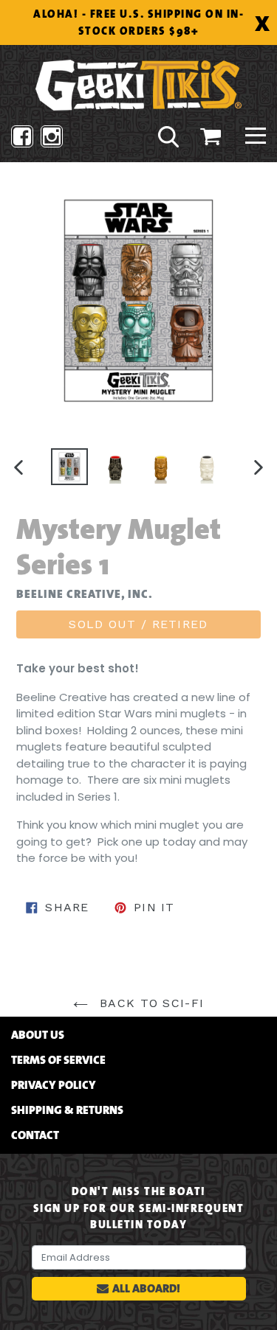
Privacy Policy (53, 1085)
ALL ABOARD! (146, 1288)
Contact (35, 1135)
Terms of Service (58, 1060)
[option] (69, 467)
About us (37, 1035)
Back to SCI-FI (149, 1003)
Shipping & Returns (67, 1110)
